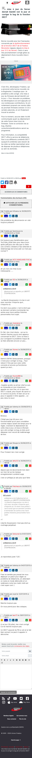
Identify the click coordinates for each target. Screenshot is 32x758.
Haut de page (15, 740)
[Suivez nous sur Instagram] (4, 702)
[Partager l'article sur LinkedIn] (11, 183)
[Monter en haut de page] (16, 216)
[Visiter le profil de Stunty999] (2, 376)
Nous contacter (11, 719)
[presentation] (1, 660)
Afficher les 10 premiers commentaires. (17, 204)
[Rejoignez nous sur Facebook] (28, 698)
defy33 (16, 461)
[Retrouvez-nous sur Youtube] (15, 698)
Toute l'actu (19, 747)
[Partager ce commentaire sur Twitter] (10, 216)
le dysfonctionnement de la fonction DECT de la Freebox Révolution (15, 45)
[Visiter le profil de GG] (2, 280)
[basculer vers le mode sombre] (7, 3)
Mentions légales (9, 715)
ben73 (15, 615)
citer (6, 216)
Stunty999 (17, 376)
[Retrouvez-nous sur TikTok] (9, 698)
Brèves (26, 747)
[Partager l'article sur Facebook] (7, 183)
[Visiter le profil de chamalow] (2, 324)
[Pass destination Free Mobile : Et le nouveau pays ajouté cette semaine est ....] (28, 186)
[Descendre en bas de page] (13, 216)
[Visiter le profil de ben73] (2, 616)
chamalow (17, 323)
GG (14, 280)
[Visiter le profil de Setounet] (2, 534)
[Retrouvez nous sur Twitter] (21, 698)
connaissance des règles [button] (21, 646)
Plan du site (22, 719)
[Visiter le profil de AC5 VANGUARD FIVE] (2, 260)
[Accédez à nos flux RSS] (3, 698)
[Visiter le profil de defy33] (2, 461)
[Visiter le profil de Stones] (2, 350)
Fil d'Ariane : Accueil (7, 747)
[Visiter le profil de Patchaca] (2, 487)
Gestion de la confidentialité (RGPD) (12, 727)
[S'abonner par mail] (16, 183)
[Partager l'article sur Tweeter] (3, 183)
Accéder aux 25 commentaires (16, 192)
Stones (15, 350)
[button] (1, 660)
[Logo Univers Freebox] (16, 2)
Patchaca (16, 486)
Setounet (16, 534)
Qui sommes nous (22, 715)
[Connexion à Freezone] (27, 2)
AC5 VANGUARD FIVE (21, 260)
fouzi (23, 178)
